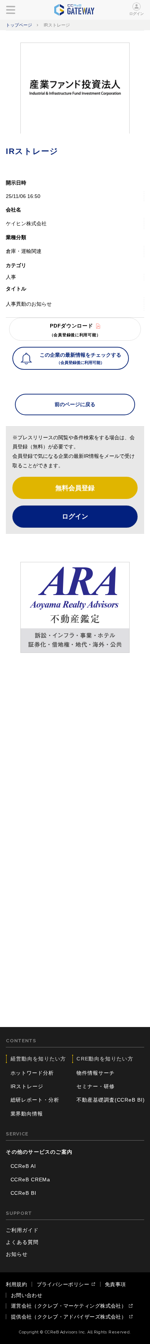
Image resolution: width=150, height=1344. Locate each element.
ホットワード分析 (32, 1073)
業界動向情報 (27, 1114)
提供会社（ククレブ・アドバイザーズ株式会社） (69, 1316)
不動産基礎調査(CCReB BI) (110, 1100)
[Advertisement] (75, 740)
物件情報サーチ (95, 1073)
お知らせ (17, 1254)
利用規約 (16, 1284)
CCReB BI (23, 1193)
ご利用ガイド (22, 1230)
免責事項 (115, 1284)
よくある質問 (22, 1242)
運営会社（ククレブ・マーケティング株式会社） (69, 1305)
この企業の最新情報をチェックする (80, 358)
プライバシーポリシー (63, 1284)
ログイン (136, 14)
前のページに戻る (75, 404)
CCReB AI (23, 1166)
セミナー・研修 (95, 1086)
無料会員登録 (75, 488)
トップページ (19, 25)
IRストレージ (27, 1086)
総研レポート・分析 (35, 1100)
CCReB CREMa (31, 1179)
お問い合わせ (27, 1295)
